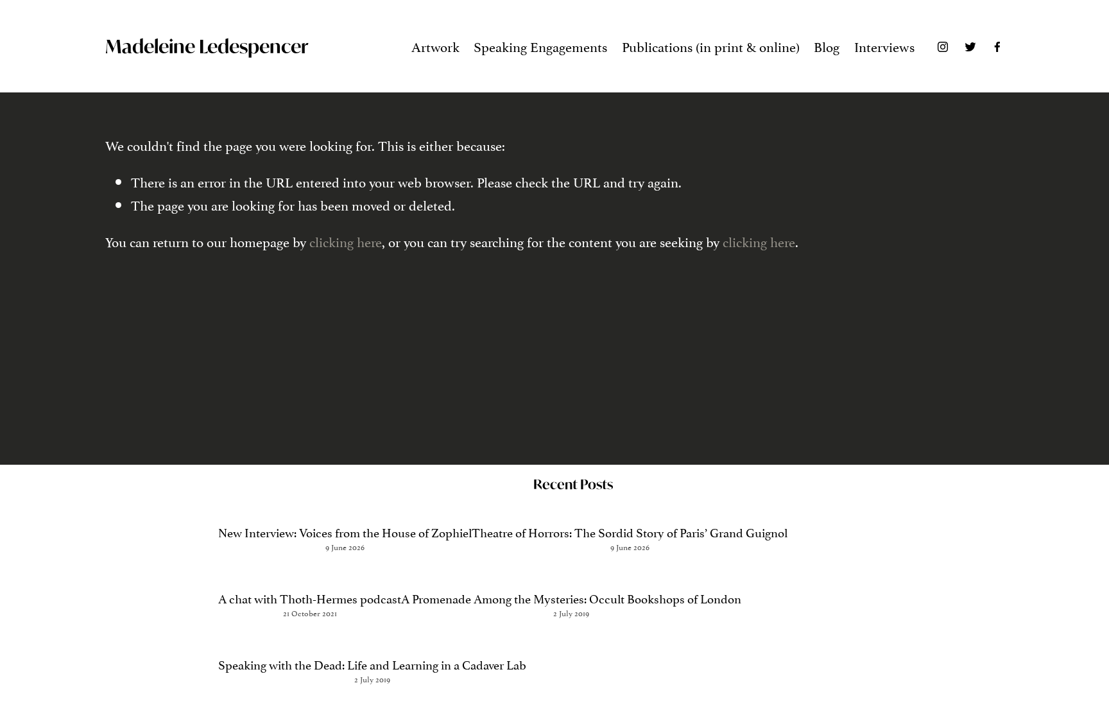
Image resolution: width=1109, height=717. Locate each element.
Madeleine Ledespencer (206, 46)
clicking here (345, 240)
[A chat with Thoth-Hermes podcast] (309, 574)
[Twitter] (970, 46)
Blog (826, 45)
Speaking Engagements (540, 45)
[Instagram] (942, 46)
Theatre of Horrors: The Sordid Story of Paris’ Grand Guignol (629, 531)
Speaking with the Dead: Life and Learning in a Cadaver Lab (372, 664)
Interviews (884, 45)
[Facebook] (997, 46)
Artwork (435, 45)
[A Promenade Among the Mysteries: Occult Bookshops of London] (571, 574)
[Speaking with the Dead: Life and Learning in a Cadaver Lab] (372, 640)
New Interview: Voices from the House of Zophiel (345, 531)
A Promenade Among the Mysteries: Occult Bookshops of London (571, 598)
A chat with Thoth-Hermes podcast (309, 598)
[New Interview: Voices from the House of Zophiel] (345, 508)
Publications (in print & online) (711, 45)
